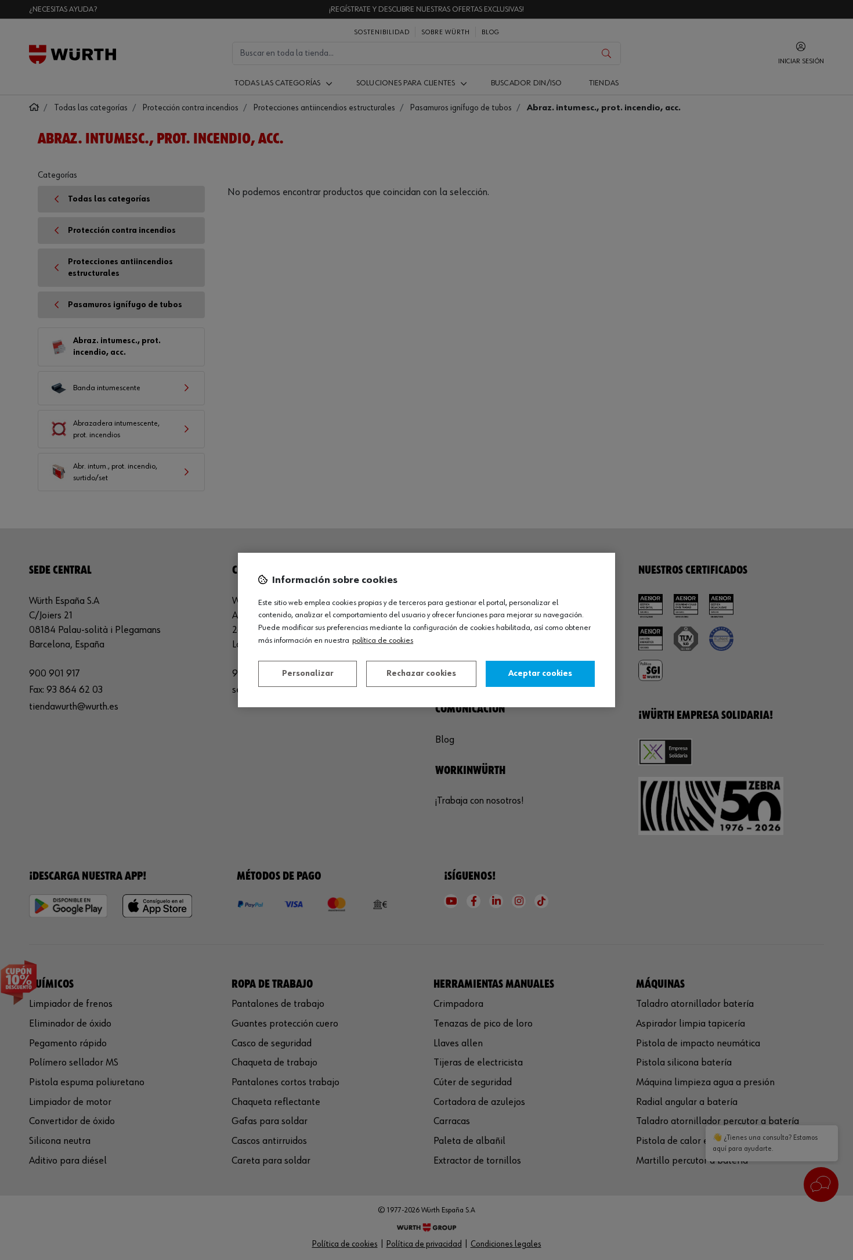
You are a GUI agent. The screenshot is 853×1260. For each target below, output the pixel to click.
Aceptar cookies (540, 673)
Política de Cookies (382, 640)
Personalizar (308, 673)
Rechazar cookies (421, 673)
